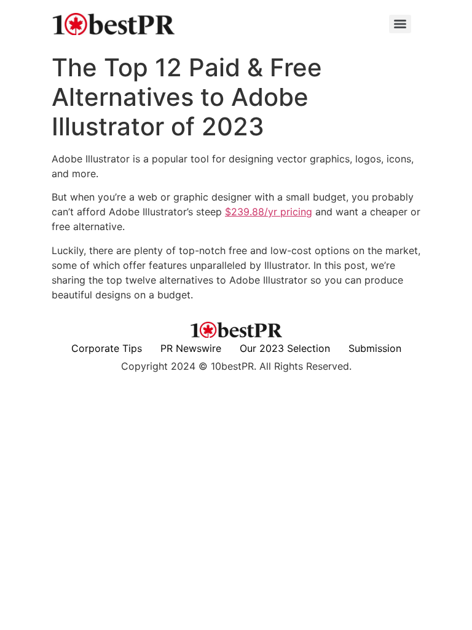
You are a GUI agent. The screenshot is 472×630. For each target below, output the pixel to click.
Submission (374, 348)
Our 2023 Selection (285, 348)
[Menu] (400, 24)
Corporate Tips (106, 348)
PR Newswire (190, 348)
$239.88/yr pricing (268, 211)
